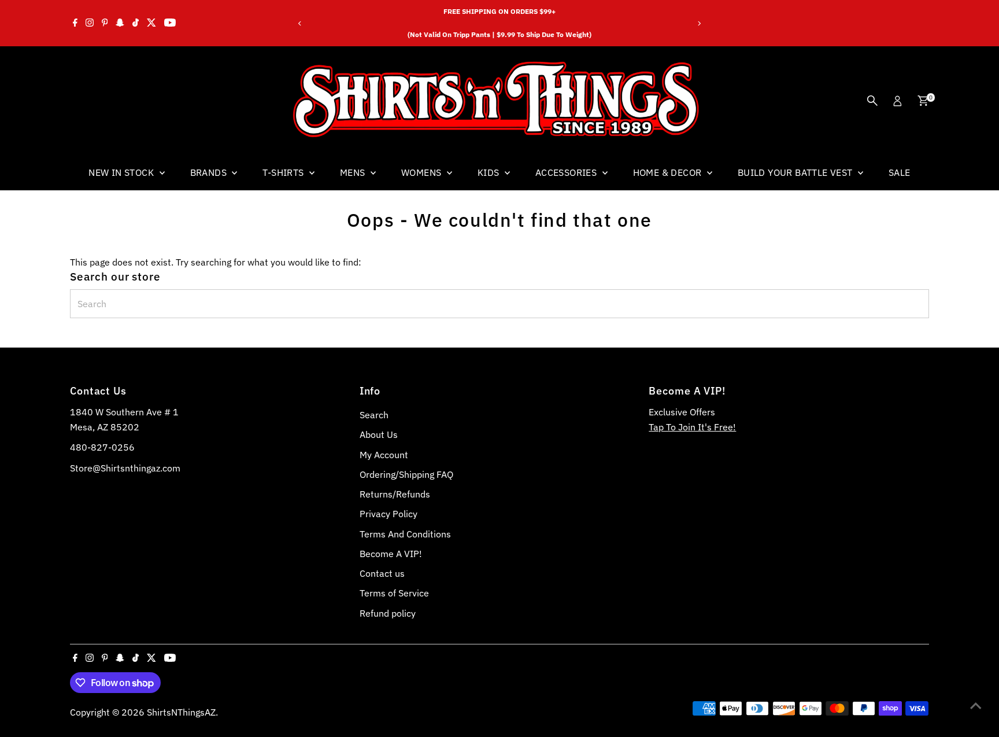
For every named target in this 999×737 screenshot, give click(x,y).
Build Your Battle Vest (796, 172)
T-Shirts (284, 172)
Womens (422, 172)
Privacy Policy (388, 513)
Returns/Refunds (395, 494)
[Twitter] (151, 23)
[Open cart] (923, 100)
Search (374, 415)
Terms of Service (394, 593)
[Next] (699, 23)
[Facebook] (75, 23)
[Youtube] (170, 23)
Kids (490, 172)
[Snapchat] (120, 23)
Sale (900, 172)
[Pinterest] (105, 23)
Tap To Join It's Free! (692, 427)
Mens (354, 172)
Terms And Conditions (405, 534)
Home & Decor (668, 172)
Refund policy (388, 613)
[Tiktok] (136, 23)
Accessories (567, 172)
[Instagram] (90, 23)
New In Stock (122, 172)
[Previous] (300, 23)
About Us (379, 434)
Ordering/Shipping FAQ (406, 474)
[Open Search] (872, 100)
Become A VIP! (391, 553)
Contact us (382, 573)
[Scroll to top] (975, 705)
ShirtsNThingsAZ (181, 712)
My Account (384, 454)
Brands (210, 172)
